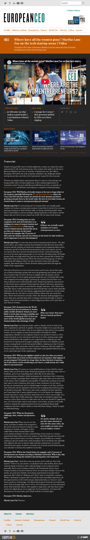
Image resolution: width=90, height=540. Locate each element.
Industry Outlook (19, 30)
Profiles (7, 30)
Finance (44, 30)
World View (53, 30)
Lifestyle (63, 30)
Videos (71, 30)
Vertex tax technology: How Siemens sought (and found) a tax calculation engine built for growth (15, 149)
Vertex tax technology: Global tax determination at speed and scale (42, 148)
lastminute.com (10, 187)
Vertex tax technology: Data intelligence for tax (72, 148)
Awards (79, 30)
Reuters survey (17, 226)
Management (33, 30)
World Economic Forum (42, 194)
